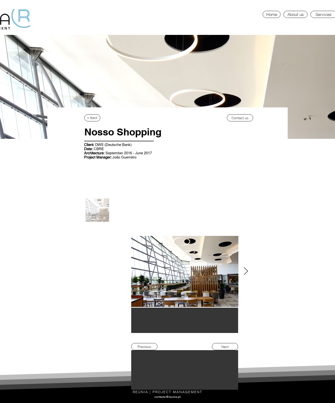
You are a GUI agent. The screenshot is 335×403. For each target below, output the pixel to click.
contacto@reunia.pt (167, 397)
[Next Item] (245, 271)
